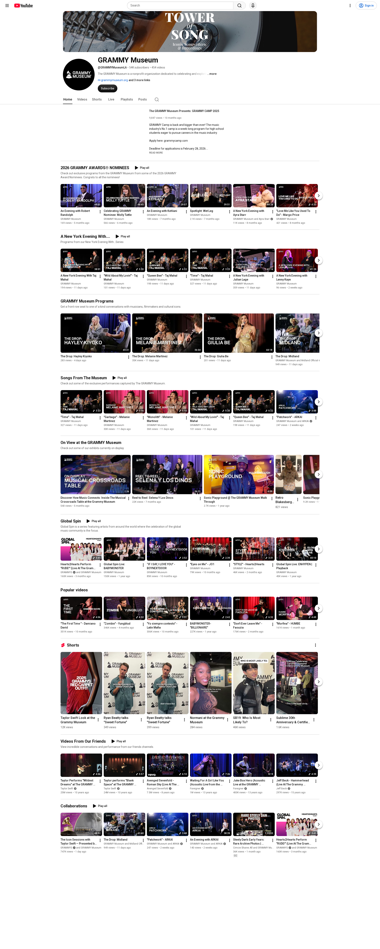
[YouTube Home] (23, 5)
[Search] (239, 5)
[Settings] (350, 5)
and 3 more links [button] (139, 80)
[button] (156, 153)
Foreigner (195, 788)
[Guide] (7, 5)
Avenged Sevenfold (157, 788)
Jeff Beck (281, 788)
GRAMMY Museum (71, 219)
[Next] (319, 196)
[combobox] (181, 5)
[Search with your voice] (253, 5)
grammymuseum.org (114, 80)
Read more (156, 152)
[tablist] (190, 99)
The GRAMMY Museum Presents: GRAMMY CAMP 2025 (184, 111)
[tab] (67, 99)
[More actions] (100, 212)
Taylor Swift (67, 788)
